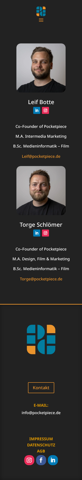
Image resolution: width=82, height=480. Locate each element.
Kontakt (41, 388)
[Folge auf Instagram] (45, 110)
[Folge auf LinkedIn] (36, 110)
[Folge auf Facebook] (41, 460)
